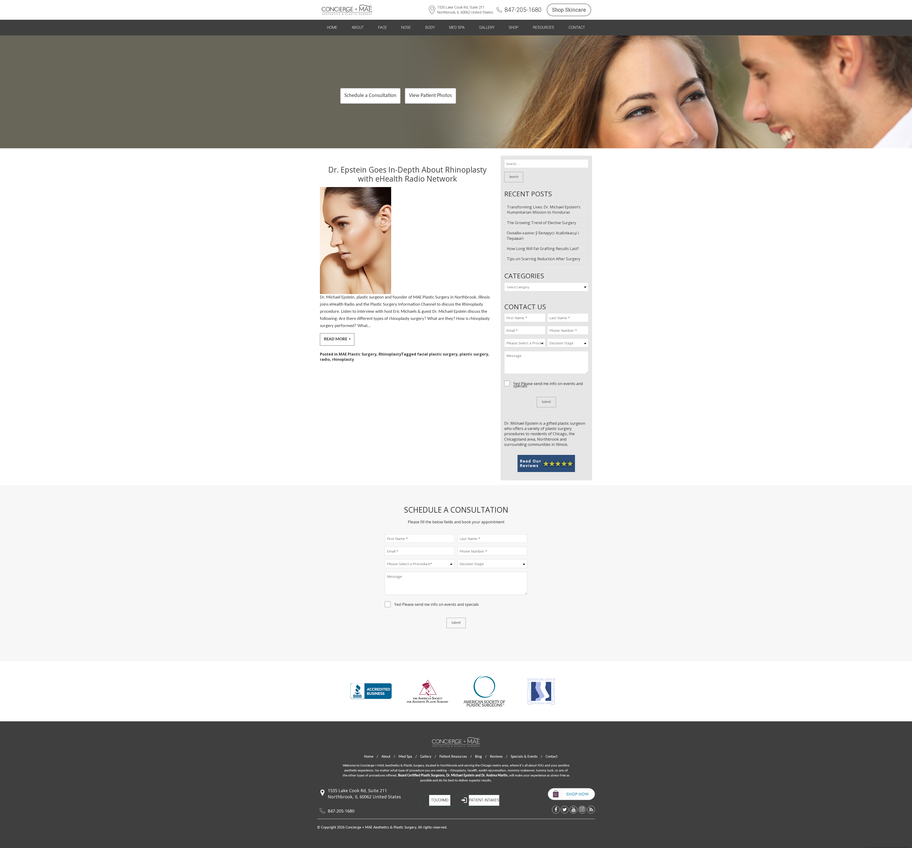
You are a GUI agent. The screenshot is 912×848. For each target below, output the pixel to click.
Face (382, 27)
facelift (472, 770)
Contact (577, 27)
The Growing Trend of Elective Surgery (541, 222)
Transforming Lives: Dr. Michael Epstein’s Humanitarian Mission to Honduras (543, 209)
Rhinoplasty (390, 354)
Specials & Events (526, 757)
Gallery (486, 27)
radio (325, 359)
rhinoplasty (343, 359)
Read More (336, 339)
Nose (406, 27)
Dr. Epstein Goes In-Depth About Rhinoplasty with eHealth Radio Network (407, 174)
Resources (543, 27)
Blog (481, 757)
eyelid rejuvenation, (493, 770)
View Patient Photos (430, 95)
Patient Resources (455, 757)
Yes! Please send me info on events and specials (548, 384)
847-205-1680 (523, 9)
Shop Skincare (569, 10)
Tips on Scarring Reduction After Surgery (543, 258)
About (358, 27)
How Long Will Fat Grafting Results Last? (543, 248)
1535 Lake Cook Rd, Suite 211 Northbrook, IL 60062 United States (465, 9)
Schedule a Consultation (370, 95)
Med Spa (457, 27)
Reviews (498, 757)
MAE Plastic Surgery (357, 354)
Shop (513, 27)
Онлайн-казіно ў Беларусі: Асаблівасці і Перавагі (543, 235)
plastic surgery (474, 354)
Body (430, 27)
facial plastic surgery (437, 354)
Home (332, 27)
